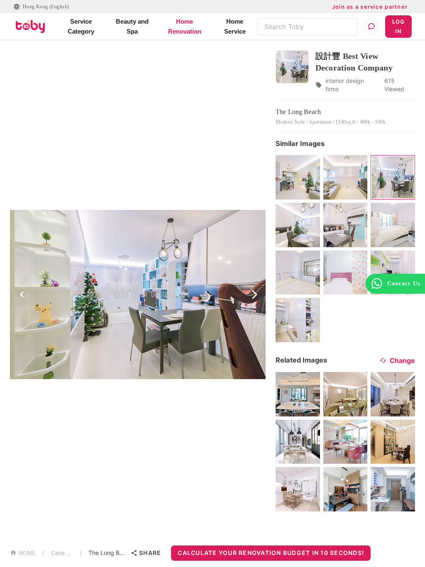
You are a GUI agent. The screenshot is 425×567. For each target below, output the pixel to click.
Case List (62, 552)
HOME (27, 553)
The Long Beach (107, 552)
